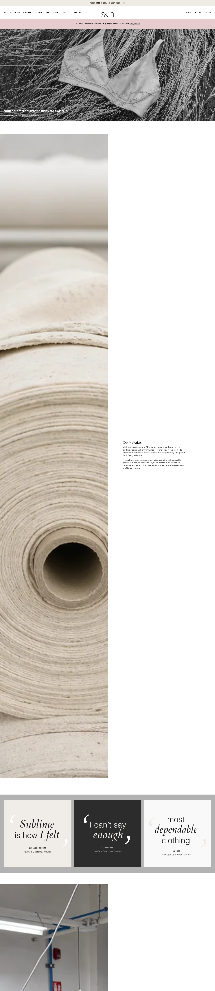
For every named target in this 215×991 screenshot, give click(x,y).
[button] (188, 12)
